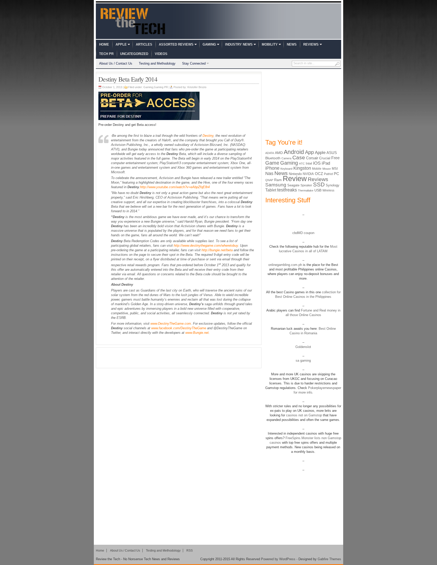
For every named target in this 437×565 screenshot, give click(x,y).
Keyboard (286, 168)
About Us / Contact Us (115, 63)
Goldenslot (303, 347)
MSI (335, 168)
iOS (317, 163)
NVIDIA (308, 174)
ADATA (269, 152)
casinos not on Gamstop (303, 415)
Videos (161, 54)
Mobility (270, 44)
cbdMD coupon (303, 233)
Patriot (328, 174)
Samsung (275, 184)
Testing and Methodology (157, 63)
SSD (319, 184)
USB (317, 190)
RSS (189, 550)
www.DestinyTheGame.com (170, 323)
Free (335, 157)
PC (336, 174)
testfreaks (287, 189)
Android (294, 152)
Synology (332, 185)
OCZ (319, 174)
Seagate (293, 185)
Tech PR (106, 54)
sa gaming (303, 360)
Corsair (312, 158)
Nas (269, 173)
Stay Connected (194, 63)
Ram (278, 180)
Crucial (324, 158)
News (292, 44)
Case (298, 157)
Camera (286, 158)
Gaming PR (161, 87)
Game (272, 163)
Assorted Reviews (176, 44)
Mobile (316, 168)
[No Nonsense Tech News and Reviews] (133, 21)
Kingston (302, 168)
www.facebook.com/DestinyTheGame (178, 328)
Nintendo (295, 174)
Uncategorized (134, 54)
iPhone (272, 168)
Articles (144, 44)
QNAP (269, 180)
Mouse (326, 168)
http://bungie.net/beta (217, 250)
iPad (326, 163)
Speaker (306, 185)
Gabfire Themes (329, 559)
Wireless (328, 190)
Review (295, 178)
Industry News (239, 44)
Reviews (311, 44)
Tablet (270, 190)
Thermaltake (305, 190)
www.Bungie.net (197, 333)
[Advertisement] (179, 357)
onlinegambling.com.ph (285, 265)
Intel (309, 163)
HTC (302, 163)
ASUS (331, 152)
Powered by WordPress (278, 559)
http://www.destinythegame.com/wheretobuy (206, 245)
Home (104, 44)
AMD (279, 153)
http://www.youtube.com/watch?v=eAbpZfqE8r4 (175, 187)
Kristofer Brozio (196, 87)
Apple (121, 44)
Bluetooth (272, 158)
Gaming (209, 44)
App (309, 152)
